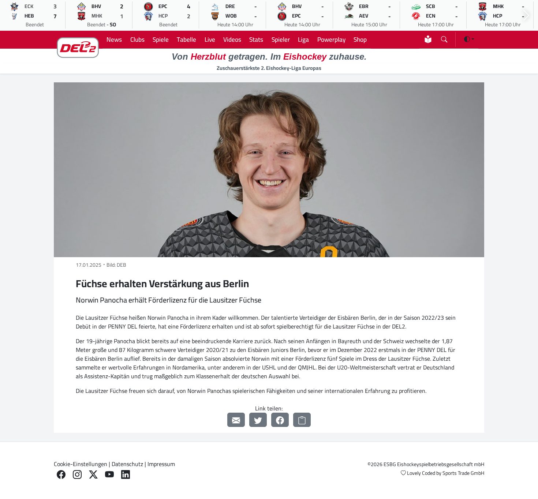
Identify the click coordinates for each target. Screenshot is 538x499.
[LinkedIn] (125, 474)
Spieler (281, 39)
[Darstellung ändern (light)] (469, 39)
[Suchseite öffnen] (444, 38)
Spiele (161, 39)
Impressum (161, 463)
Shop (360, 39)
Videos (232, 39)
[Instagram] (77, 474)
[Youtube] (109, 474)
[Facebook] (280, 420)
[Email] (236, 420)
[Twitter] (258, 420)
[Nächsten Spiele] (526, 15)
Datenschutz (127, 463)
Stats (256, 39)
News (114, 39)
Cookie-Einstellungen (80, 463)
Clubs (137, 39)
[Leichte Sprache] (428, 39)
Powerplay (331, 39)
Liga (303, 39)
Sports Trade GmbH (463, 473)
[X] (93, 474)
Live (210, 39)
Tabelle (186, 39)
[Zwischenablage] (302, 420)
